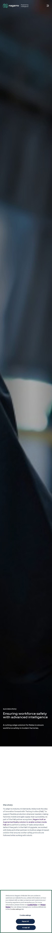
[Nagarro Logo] (15, 6)
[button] (48, 6)
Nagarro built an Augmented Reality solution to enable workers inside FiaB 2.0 (25, 822)
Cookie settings (25, 915)
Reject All (25, 921)
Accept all (26, 928)
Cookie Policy (32, 905)
